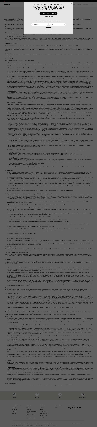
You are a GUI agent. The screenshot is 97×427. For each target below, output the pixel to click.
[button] (48, 17)
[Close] (71, 3)
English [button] (51, 24)
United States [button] (36, 24)
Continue (48, 28)
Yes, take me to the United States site (48, 13)
